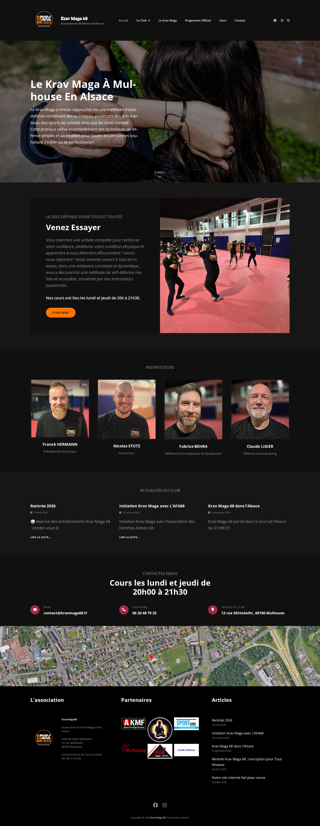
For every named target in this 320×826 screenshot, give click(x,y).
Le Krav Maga (168, 20)
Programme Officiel (198, 20)
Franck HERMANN (60, 444)
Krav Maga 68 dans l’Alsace (234, 505)
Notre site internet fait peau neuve (238, 777)
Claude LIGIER (260, 446)
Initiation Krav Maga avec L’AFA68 (152, 505)
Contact (240, 20)
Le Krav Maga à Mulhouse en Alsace (83, 90)
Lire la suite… (40, 537)
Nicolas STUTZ (126, 446)
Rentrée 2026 (43, 505)
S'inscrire (60, 312)
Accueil (123, 20)
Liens (222, 20)
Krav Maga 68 (74, 18)
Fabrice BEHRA (193, 446)
